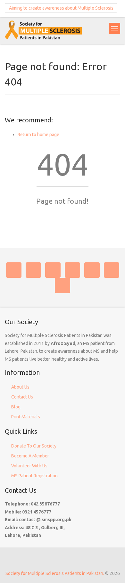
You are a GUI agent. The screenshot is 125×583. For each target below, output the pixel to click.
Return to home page (38, 134)
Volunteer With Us (29, 465)
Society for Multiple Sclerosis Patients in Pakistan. (54, 573)
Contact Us (22, 396)
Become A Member (30, 455)
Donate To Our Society (33, 445)
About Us (20, 387)
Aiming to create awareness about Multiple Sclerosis (60, 8)
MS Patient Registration (34, 475)
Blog (16, 406)
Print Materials (25, 416)
